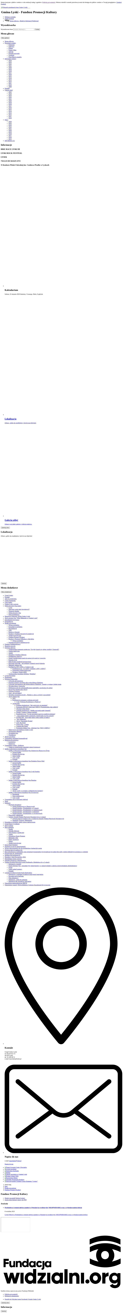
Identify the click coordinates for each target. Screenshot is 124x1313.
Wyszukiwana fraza (7, 29)
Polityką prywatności (48, 2)
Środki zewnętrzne (10, 1188)
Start (6, 1186)
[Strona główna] (62, 7)
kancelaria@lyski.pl (15, 1161)
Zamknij (119, 2)
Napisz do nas (9, 1164)
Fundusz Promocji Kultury (13, 1190)
